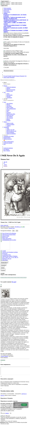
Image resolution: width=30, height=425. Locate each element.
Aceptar (24, 404)
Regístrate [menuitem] (12, 77)
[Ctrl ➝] (3, 250)
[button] (7, 8)
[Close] (15, 80)
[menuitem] (25, 76)
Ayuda (2, 421)
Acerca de (9, 421)
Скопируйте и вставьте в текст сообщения (11, 409)
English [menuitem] (9, 76)
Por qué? (14, 282)
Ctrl (13, 230)
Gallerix (7, 413)
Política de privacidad (22, 422)
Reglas (7, 422)
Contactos (14, 421)
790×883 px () (20, 226)
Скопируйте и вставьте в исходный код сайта (12, 405)
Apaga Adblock (4, 356)
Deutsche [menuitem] (22, 76)
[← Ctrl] (8, 239)
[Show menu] (10, 1)
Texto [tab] (5, 164)
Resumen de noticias (8, 70)
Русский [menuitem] (5, 76)
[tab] (5, 162)
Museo (6, 83)
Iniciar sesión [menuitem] (6, 77)
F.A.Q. (5, 421)
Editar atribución (4, 225)
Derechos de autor (5, 423)
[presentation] (16, 167)
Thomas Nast (11, 228)
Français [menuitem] (18, 76)
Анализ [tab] (5, 166)
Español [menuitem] (13, 76)
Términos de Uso (13, 422)
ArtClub (8, 99)
